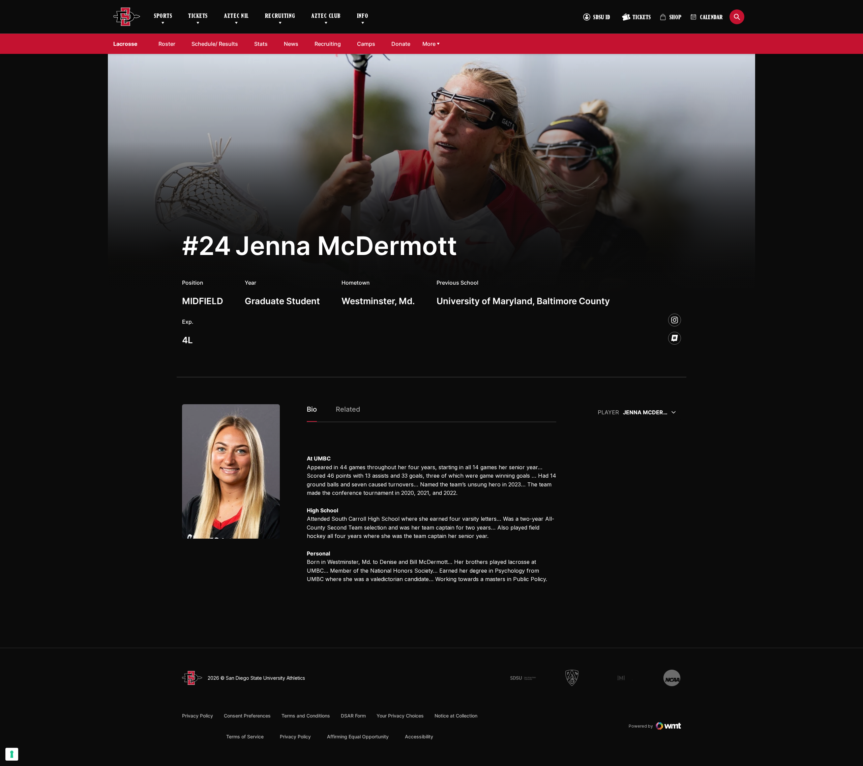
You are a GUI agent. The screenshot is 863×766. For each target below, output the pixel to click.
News (291, 43)
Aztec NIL (236, 16)
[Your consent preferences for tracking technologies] (11, 754)
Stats (261, 43)
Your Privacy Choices (400, 716)
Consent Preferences (247, 716)
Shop (670, 20)
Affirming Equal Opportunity (358, 736)
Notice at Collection (456, 716)
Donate (400, 43)
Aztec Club (325, 16)
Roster (166, 43)
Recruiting (280, 16)
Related (348, 409)
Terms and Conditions (305, 716)
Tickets (198, 16)
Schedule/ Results (214, 43)
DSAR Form (353, 716)
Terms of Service (245, 736)
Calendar (711, 18)
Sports (163, 16)
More (429, 43)
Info (362, 16)
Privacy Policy (197, 716)
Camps (366, 43)
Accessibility (419, 736)
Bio (312, 409)
